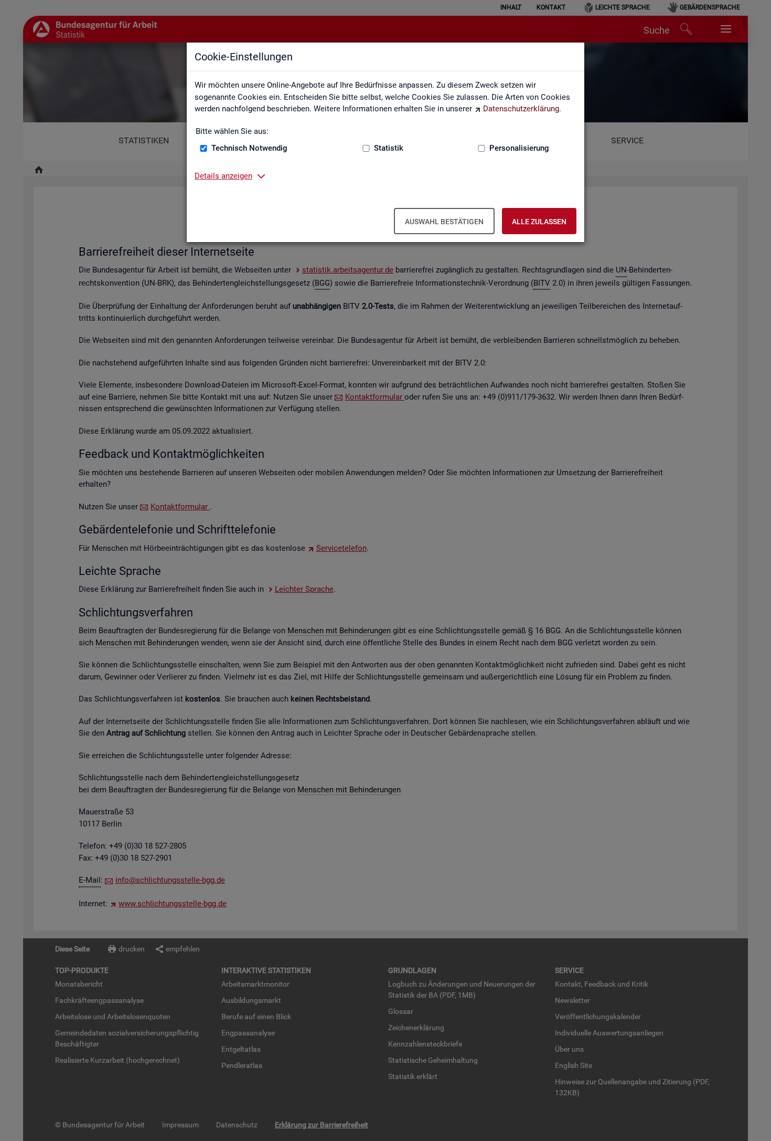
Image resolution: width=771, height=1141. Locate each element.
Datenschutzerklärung (521, 108)
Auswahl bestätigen (444, 221)
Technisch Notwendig (249, 148)
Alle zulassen (539, 221)
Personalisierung (519, 148)
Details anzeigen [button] (223, 176)
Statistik (388, 148)
